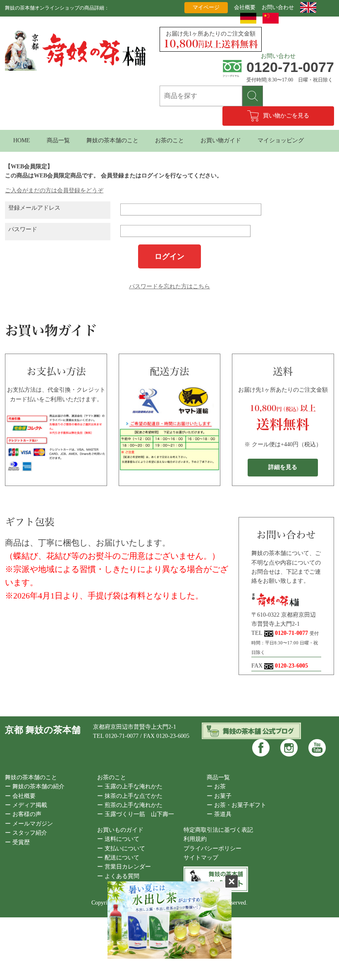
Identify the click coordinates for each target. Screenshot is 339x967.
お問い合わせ (278, 7)
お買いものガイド (120, 830)
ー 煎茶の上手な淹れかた (129, 805)
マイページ (206, 7)
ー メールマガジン (29, 824)
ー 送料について (118, 839)
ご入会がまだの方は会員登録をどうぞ (54, 190)
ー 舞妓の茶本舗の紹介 (34, 786)
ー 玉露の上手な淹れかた (129, 786)
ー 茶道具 (219, 814)
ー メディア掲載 (26, 805)
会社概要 (244, 7)
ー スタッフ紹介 (26, 833)
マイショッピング (281, 140)
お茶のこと (169, 140)
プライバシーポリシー (212, 848)
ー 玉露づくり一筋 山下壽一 (135, 814)
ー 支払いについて (121, 848)
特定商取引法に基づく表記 (218, 830)
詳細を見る (282, 467)
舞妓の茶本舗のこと (112, 140)
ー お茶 (216, 786)
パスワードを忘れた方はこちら (169, 286)
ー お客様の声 (23, 814)
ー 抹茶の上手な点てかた (129, 796)
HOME (21, 140)
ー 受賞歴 (17, 842)
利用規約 (195, 839)
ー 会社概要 (20, 796)
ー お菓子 (219, 796)
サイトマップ (201, 858)
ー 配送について (118, 858)
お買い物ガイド (221, 140)
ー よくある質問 (118, 876)
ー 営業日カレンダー (124, 867)
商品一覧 (58, 140)
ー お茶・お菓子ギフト (236, 805)
